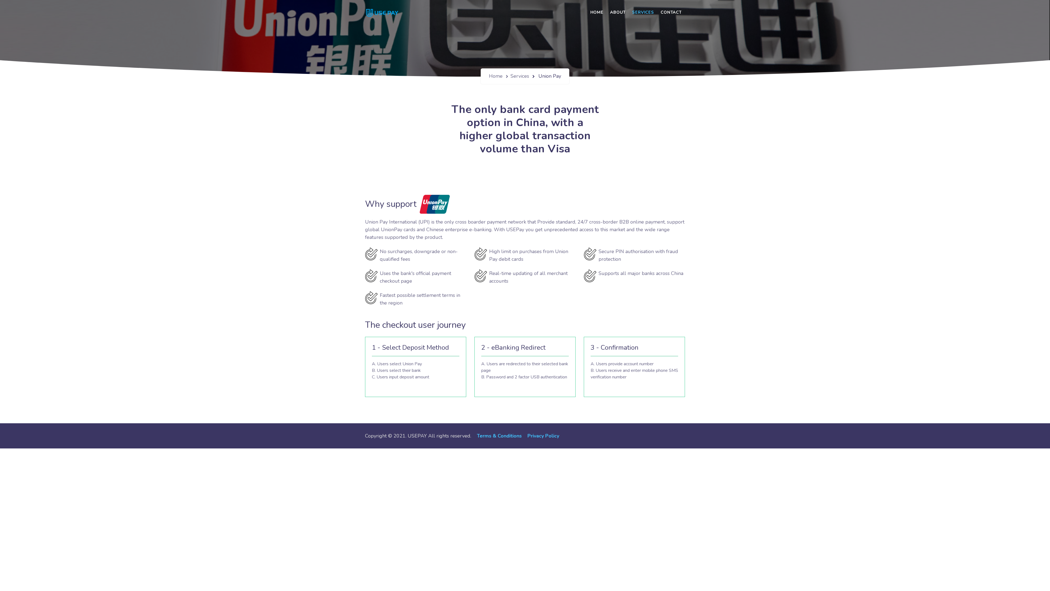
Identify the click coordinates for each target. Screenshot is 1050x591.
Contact (671, 12)
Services (643, 12)
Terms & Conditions (499, 436)
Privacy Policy (543, 436)
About (618, 12)
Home (596, 12)
